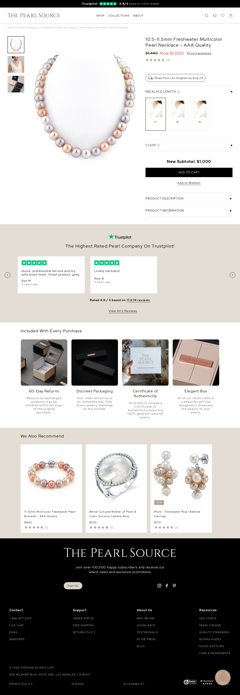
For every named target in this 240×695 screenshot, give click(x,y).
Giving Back (146, 625)
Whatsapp (16, 639)
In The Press (146, 639)
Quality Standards (214, 632)
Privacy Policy (20, 684)
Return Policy (84, 632)
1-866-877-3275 (20, 618)
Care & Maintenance (215, 653)
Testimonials (147, 632)
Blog (141, 646)
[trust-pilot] (207, 683)
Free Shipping (83, 625)
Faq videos (207, 618)
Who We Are (146, 618)
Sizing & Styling (211, 646)
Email (13, 632)
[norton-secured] (190, 682)
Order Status (83, 618)
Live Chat (16, 625)
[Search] (206, 15)
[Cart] (230, 15)
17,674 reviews (138, 300)
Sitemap (78, 684)
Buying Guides (210, 639)
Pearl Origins (210, 625)
